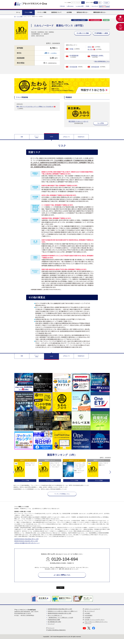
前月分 (90, 47)
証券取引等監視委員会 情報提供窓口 (57, 630)
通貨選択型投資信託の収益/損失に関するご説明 (26, 541)
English (106, 2)
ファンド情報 (19, 16)
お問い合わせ (70, 6)
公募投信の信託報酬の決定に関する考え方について (27, 543)
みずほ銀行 (87, 613)
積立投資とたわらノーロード (78, 121)
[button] (14, 472)
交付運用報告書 (74, 55)
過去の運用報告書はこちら (102, 61)
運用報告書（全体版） (97, 55)
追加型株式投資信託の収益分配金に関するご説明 (26, 539)
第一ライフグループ (90, 611)
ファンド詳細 (25, 480)
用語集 (87, 6)
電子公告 (62, 6)
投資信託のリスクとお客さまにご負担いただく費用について (62, 611)
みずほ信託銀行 (88, 615)
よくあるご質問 (80, 6)
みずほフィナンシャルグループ (92, 609)
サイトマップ (95, 6)
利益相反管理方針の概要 (54, 619)
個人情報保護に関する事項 (54, 621)
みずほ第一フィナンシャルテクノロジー (94, 619)
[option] (25, 471)
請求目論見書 (95, 66)
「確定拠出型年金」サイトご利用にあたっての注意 (60, 617)
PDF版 (71, 49)
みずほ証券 (87, 617)
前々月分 (90, 49)
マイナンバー (51, 628)
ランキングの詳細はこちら (62, 494)
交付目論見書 (73, 66)
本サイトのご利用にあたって (55, 615)
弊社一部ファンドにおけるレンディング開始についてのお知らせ (35, 106)
